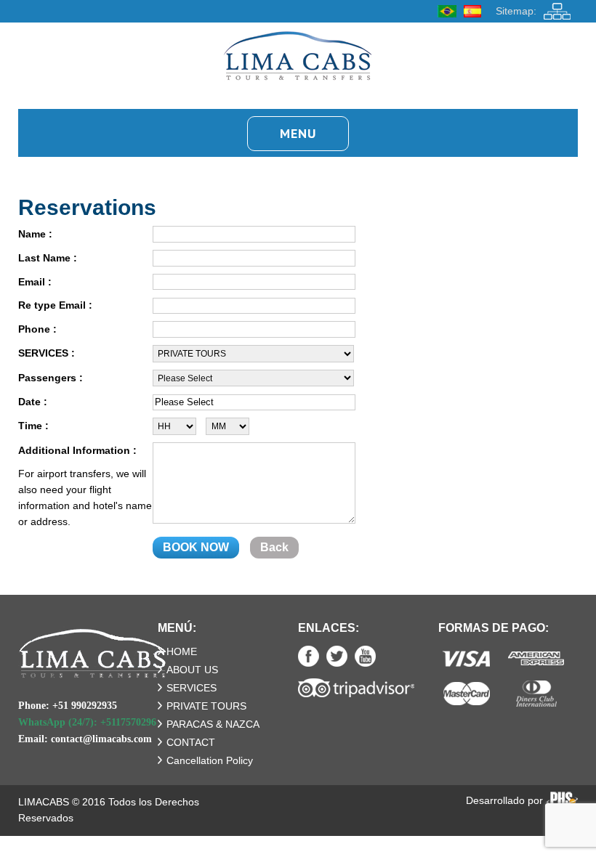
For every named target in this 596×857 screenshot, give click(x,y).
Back (274, 547)
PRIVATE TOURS (206, 706)
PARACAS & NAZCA (212, 724)
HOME (181, 651)
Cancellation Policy (209, 760)
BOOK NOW (196, 547)
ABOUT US (192, 669)
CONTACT (190, 742)
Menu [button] (298, 133)
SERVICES (191, 688)
